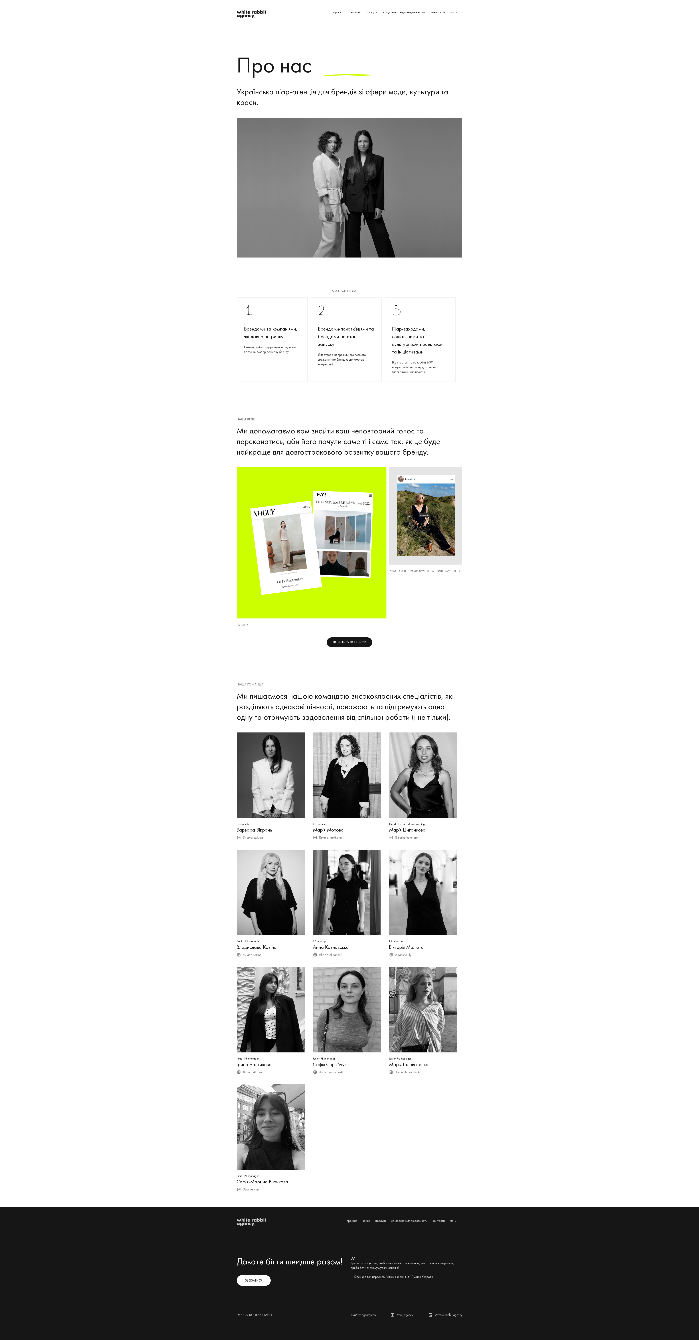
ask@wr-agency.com (363, 1315)
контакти (438, 12)
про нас (339, 12)
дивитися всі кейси (349, 642)
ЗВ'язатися (253, 1280)
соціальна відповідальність (404, 12)
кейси (355, 12)
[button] (455, 12)
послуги (372, 12)
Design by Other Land (254, 1315)
